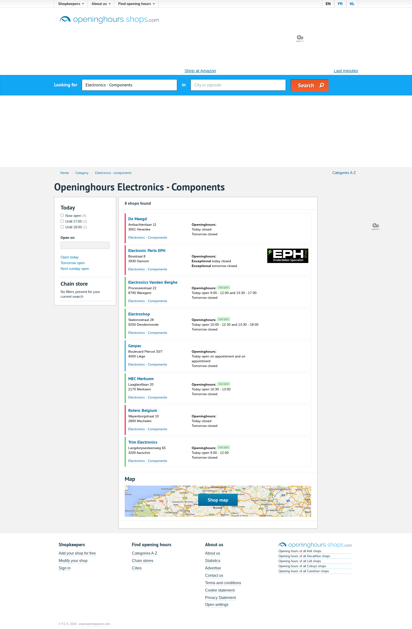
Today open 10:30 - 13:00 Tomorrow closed (211, 389)
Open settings (216, 605)
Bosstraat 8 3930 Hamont (138, 258)
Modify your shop (73, 561)
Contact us (214, 575)
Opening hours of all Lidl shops (299, 561)
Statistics (212, 561)
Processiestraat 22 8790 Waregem (142, 290)
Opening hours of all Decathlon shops (304, 556)
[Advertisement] (206, 131)
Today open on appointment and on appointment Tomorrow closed (218, 359)
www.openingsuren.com (94, 624)
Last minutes (346, 70)
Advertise (213, 568)
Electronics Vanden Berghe (152, 282)
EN (328, 4)
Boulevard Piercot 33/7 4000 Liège (145, 354)
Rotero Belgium (142, 410)
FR (340, 4)
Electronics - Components (147, 237)
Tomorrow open (73, 263)
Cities (137, 568)
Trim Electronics (142, 442)
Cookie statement (220, 590)
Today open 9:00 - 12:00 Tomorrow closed (210, 452)
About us (212, 553)
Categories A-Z (344, 173)
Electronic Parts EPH (146, 250)
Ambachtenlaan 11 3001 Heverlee (142, 227)
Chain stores (142, 561)
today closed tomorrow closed (214, 261)
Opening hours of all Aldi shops (299, 551)
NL (352, 4)
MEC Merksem (141, 379)
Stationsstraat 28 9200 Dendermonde (143, 322)
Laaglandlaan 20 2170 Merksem (141, 387)
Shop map (218, 500)
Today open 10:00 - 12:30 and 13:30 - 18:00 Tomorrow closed (225, 324)
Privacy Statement (220, 598)
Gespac (134, 346)
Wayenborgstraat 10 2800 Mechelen (143, 418)
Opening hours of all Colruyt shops (302, 566)
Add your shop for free (77, 553)
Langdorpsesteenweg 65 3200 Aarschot (147, 450)
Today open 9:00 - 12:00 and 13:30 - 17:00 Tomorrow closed (224, 292)
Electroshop (139, 314)
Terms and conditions (223, 583)
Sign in (65, 568)
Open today (70, 257)
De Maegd (137, 219)
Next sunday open (75, 269)
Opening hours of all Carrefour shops (303, 571)
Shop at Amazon (200, 70)
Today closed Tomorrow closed (204, 229)
